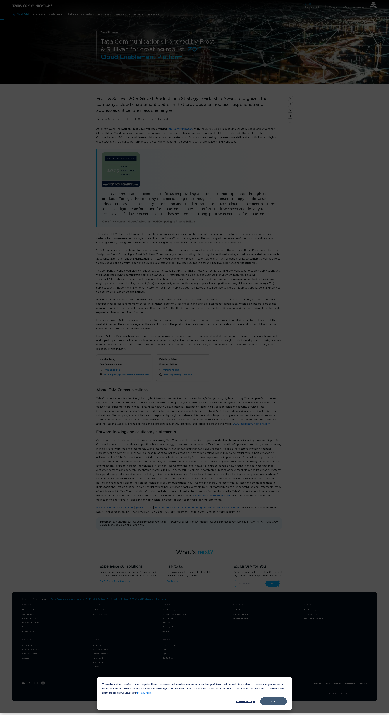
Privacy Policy (144, 692)
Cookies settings (245, 701)
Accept (273, 701)
